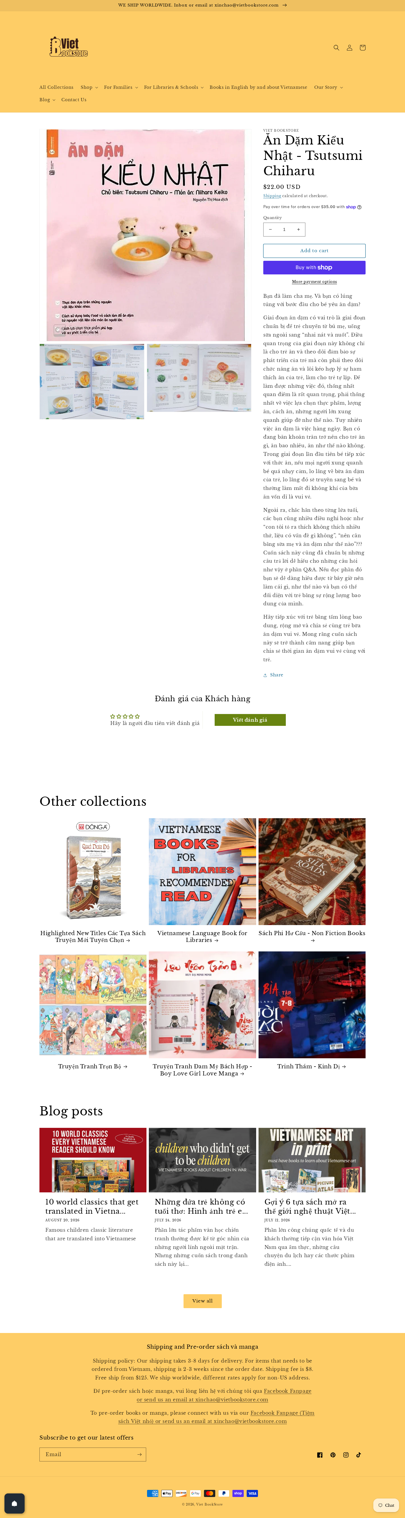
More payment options (314, 281)
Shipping (272, 196)
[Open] (14, 1503)
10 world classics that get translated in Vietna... (92, 1206)
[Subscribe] (139, 1454)
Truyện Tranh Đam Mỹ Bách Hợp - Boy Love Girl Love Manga (202, 1070)
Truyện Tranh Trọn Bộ (89, 1066)
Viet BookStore (209, 1504)
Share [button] (276, 675)
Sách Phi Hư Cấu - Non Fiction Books (312, 933)
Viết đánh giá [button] (250, 720)
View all (202, 1301)
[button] (89, 87)
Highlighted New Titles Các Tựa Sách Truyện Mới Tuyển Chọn (93, 936)
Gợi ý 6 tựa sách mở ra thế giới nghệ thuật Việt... (310, 1206)
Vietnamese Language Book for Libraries (202, 936)
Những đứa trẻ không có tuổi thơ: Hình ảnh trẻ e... (201, 1206)
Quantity (272, 217)
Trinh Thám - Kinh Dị (308, 1066)
